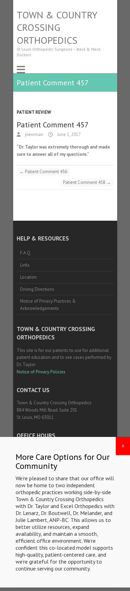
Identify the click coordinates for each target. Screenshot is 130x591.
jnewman (33, 134)
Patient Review (34, 112)
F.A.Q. (25, 253)
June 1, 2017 (68, 134)
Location (28, 277)
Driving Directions (37, 289)
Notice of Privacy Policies (41, 372)
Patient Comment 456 (43, 172)
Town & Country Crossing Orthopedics (57, 28)
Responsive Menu (21, 69)
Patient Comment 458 (87, 182)
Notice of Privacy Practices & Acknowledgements (48, 304)
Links (25, 265)
